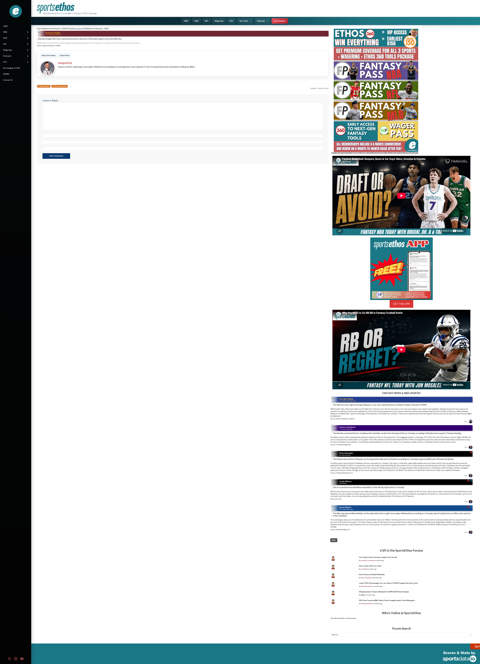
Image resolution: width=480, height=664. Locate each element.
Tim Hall (363, 569)
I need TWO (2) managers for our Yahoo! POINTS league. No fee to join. (388, 583)
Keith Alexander (366, 586)
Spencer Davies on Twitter (51, 46)
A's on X (339, 499)
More (334, 540)
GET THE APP (401, 303)
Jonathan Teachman (368, 560)
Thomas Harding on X (343, 445)
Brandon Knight (44, 86)
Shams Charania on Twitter (345, 419)
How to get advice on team (370, 566)
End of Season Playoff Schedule (372, 574)
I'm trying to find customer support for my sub (378, 557)
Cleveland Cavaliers (59, 86)
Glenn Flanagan (366, 578)
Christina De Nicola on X (344, 473)
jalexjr (363, 595)
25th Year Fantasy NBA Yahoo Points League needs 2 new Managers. (387, 600)
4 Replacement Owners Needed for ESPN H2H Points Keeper (384, 592)
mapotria (80, 29)
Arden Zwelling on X (343, 529)
